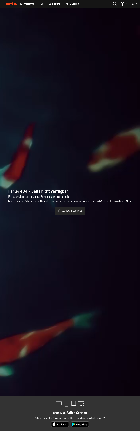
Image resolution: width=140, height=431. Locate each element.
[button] (90, 4)
